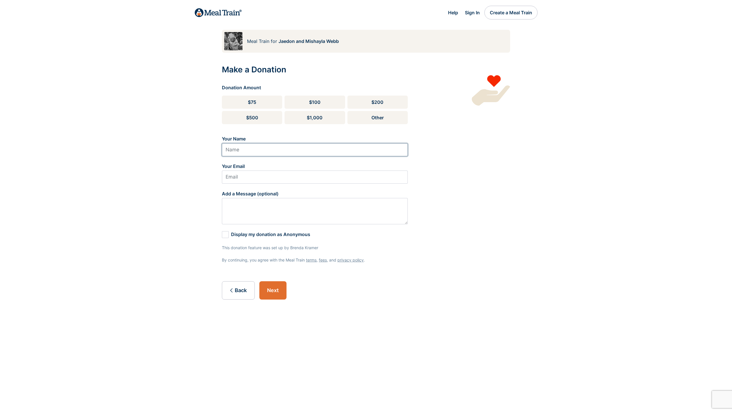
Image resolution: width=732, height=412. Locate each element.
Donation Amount (241, 87)
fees (323, 260)
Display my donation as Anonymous (270, 234)
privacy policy (350, 260)
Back (241, 290)
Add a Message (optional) (250, 194)
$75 (252, 102)
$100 (315, 102)
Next (273, 290)
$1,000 (315, 117)
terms (311, 260)
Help (453, 12)
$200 (377, 102)
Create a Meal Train (511, 12)
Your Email (233, 166)
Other (377, 117)
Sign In (472, 12)
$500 (252, 117)
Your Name (234, 139)
